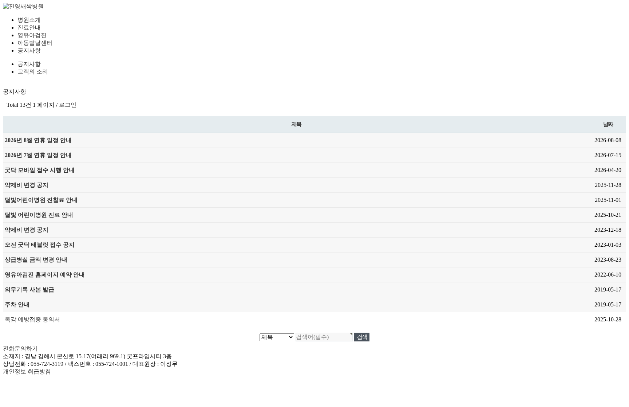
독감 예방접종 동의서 (32, 319)
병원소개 (29, 20)
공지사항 (29, 50)
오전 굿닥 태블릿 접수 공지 (40, 245)
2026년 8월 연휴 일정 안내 (38, 140)
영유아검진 (32, 35)
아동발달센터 (34, 43)
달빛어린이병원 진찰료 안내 (41, 200)
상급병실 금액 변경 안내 (36, 260)
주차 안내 (17, 304)
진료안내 (29, 27)
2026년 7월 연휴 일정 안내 (38, 155)
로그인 (67, 105)
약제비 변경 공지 (26, 185)
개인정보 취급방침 (27, 371)
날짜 (608, 124)
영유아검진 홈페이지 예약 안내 (45, 274)
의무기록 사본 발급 (29, 289)
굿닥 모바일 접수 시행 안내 (40, 170)
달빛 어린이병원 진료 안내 (39, 215)
